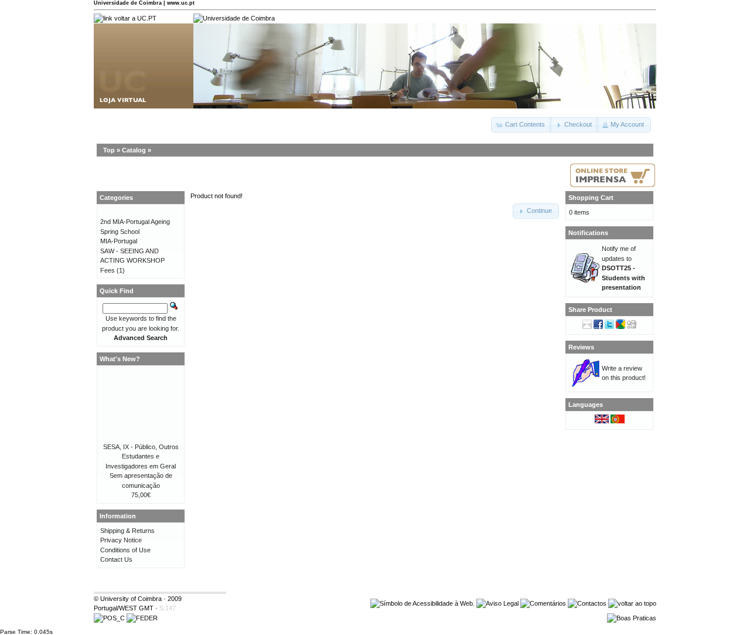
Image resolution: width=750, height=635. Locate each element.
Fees (107, 270)
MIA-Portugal (118, 241)
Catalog (134, 150)
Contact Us (116, 559)
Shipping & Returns (127, 530)
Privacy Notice (121, 540)
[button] (521, 125)
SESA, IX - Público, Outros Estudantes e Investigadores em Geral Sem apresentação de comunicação (141, 466)
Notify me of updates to (623, 268)
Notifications (588, 232)
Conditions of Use (125, 549)
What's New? (120, 358)
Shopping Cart (590, 197)
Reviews (581, 347)
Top (109, 150)
